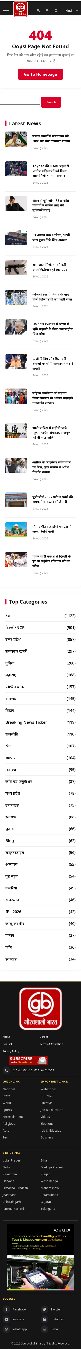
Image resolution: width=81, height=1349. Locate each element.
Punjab (45, 1174)
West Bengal (50, 1181)
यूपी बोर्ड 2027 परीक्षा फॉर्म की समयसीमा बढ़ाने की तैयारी (52, 499)
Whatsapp (20, 1329)
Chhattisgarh (12, 1202)
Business (47, 1137)
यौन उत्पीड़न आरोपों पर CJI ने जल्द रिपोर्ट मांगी (51, 529)
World (7, 1103)
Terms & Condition (51, 1044)
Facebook (19, 1309)
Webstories (49, 1089)
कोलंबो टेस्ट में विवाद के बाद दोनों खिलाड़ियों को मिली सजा (52, 296)
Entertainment (13, 1117)
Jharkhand (9, 1195)
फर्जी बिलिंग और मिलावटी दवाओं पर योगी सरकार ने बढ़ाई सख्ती (52, 363)
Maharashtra (50, 1188)
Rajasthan (10, 1174)
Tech (6, 1137)
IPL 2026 (47, 1096)
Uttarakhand (49, 1195)
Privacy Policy (11, 1051)
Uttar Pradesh (12, 1160)
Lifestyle (46, 1103)
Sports (7, 1110)
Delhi (6, 1167)
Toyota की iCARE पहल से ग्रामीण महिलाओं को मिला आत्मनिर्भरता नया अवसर (50, 171)
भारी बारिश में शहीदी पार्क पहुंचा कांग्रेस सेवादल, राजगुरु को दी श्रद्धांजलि (51, 433)
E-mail (55, 1329)
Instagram (58, 1319)
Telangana (48, 1209)
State (6, 1096)
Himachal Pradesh (15, 1188)
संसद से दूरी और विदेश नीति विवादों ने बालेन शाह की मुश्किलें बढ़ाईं (50, 205)
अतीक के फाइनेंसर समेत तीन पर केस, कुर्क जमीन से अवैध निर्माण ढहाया (51, 467)
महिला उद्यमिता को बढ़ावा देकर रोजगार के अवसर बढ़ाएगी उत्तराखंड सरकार (52, 398)
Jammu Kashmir (14, 1209)
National (9, 1089)
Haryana (8, 1181)
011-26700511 (44, 1070)
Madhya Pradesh (52, 1167)
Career (44, 1037)
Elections (47, 1123)
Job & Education (52, 1110)
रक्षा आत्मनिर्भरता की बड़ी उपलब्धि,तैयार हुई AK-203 (49, 267)
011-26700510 (23, 1070)
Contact (7, 1044)
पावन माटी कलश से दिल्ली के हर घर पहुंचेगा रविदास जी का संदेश (51, 561)
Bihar (44, 1160)
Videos (45, 1117)
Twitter (56, 1309)
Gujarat (46, 1202)
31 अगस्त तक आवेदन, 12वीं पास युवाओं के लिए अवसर (51, 237)
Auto (6, 1130)
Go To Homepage (40, 74)
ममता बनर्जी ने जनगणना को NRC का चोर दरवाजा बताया (51, 138)
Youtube (18, 1319)
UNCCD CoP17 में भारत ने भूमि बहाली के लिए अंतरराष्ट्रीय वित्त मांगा (52, 329)
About (6, 1037)
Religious (9, 1123)
